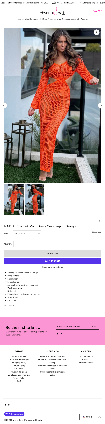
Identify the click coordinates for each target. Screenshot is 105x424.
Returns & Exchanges (19, 359)
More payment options (52, 267)
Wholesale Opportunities (19, 375)
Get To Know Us (86, 356)
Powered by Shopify (33, 420)
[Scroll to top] (99, 417)
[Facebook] (57, 334)
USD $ (89, 417)
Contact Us (86, 359)
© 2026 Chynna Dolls (13, 420)
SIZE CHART (19, 369)
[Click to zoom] (96, 32)
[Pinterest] (61, 334)
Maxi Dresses (31, 19)
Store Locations (86, 362)
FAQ (19, 381)
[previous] (99, 221)
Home (20, 19)
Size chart (96, 232)
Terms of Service (19, 356)
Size (6, 233)
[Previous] (4, 105)
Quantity (8, 244)
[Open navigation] (20, 11)
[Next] (101, 105)
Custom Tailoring (19, 372)
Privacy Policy (19, 378)
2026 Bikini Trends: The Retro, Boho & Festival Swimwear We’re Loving (52, 359)
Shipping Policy (19, 362)
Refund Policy (19, 365)
